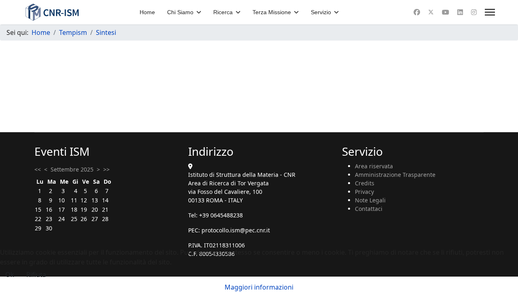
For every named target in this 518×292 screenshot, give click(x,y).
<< (37, 169)
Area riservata (374, 166)
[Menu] (490, 12)
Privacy (364, 191)
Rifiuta (36, 274)
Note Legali (370, 200)
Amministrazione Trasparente (395, 174)
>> (106, 169)
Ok (9, 274)
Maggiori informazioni (259, 287)
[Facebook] (417, 12)
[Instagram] (474, 12)
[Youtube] (445, 12)
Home (147, 12)
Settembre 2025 (72, 169)
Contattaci (368, 209)
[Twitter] (431, 12)
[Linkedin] (460, 12)
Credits (364, 183)
